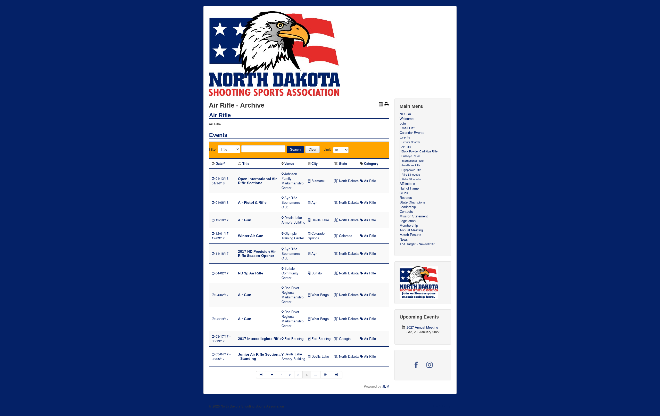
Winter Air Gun (250, 236)
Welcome (407, 118)
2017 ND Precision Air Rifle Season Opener (257, 253)
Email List (407, 128)
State (343, 163)
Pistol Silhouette (411, 179)
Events (405, 137)
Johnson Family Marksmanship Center (292, 180)
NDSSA (405, 114)
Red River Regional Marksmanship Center (292, 294)
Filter (213, 149)
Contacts (406, 211)
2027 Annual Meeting (422, 327)
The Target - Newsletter (417, 244)
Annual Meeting (411, 230)
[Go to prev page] (272, 374)
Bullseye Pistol (410, 156)
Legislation (408, 220)
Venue (289, 163)
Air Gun (244, 220)
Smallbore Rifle (410, 165)
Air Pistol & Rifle (252, 202)
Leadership (408, 207)
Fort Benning (293, 338)
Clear (312, 149)
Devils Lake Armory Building (293, 220)
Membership (409, 225)
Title (245, 163)
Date (219, 163)
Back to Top (442, 406)
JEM (385, 386)
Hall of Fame (409, 188)
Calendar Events (412, 132)
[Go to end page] (336, 374)
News (404, 239)
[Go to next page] (325, 374)
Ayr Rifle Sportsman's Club (291, 202)
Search (295, 149)
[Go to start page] (261, 374)
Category (371, 163)
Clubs (404, 193)
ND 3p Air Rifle (250, 273)
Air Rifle (370, 180)
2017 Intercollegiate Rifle (260, 339)
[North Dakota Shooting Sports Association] (419, 282)
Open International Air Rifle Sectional (257, 181)
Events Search (410, 142)
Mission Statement (414, 216)
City (314, 163)
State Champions (412, 202)
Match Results (410, 234)
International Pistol (412, 160)
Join (403, 123)
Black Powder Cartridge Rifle (419, 151)
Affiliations (407, 183)
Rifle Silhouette (410, 174)
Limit (327, 149)
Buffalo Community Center (290, 273)
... (315, 374)
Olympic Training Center (293, 235)
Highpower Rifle (411, 170)
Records (406, 197)
